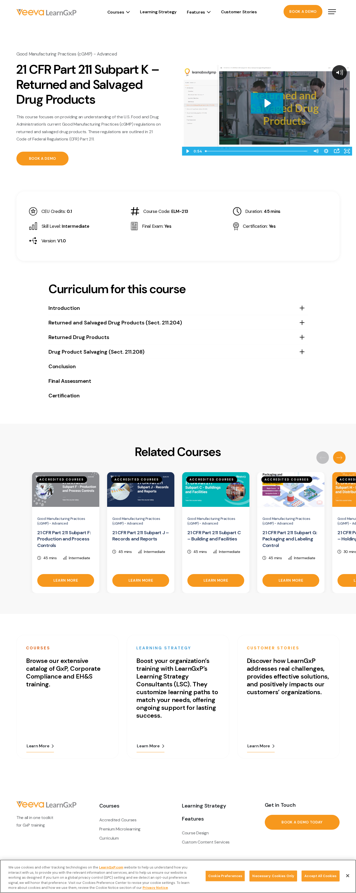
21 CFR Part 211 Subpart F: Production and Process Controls (64, 539)
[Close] (347, 876)
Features (196, 12)
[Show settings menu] (326, 151)
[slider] (257, 151)
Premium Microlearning (120, 829)
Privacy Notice (155, 887)
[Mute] (315, 151)
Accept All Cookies (320, 876)
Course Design (195, 833)
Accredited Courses (118, 820)
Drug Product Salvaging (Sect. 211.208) (96, 351)
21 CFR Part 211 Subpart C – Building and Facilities (214, 535)
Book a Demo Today (302, 822)
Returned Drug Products (78, 337)
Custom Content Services (206, 842)
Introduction (64, 308)
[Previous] (322, 457)
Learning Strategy (158, 12)
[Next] (339, 457)
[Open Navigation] (332, 12)
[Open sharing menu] (336, 151)
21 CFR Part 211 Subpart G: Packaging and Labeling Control (289, 539)
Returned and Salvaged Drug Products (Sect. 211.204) (115, 322)
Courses (115, 12)
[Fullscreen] (347, 151)
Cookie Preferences (225, 876)
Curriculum (109, 838)
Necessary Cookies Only (273, 876)
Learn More (65, 580)
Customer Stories (239, 12)
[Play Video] (187, 151)
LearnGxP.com (111, 867)
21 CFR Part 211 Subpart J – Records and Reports (140, 535)
